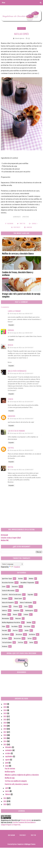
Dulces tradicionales (26, 602)
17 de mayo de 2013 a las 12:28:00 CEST (21, 470)
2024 (5, 710)
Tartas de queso (7, 642)
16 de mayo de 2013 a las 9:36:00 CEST (21, 333)
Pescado (4, 630)
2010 (5, 804)
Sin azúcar (19, 634)
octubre (8, 753)
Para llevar (27, 626)
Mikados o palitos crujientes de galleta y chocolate (22, 775)
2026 (5, 704)
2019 (5, 726)
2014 (5, 741)
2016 (5, 735)
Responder (11, 325)
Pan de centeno (10, 769)
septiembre (9, 756)
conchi (10, 399)
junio (7, 763)
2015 (5, 738)
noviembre (8, 750)
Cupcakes (30, 594)
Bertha (10, 467)
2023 (5, 713)
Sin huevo (4, 638)
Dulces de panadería (8, 602)
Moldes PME (5, 540)
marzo (7, 791)
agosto (7, 760)
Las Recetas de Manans (16, 431)
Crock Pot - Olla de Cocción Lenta (11, 594)
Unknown (11, 416)
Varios (31, 642)
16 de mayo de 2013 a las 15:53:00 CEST (21, 419)
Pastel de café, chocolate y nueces (16, 784)
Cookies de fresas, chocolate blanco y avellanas (17, 273)
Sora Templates (18, 844)
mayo (7, 766)
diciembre (8, 747)
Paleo (3, 626)
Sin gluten (32, 634)
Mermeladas (5, 618)
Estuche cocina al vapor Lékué (11, 538)
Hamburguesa (29, 610)
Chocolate (21, 28)
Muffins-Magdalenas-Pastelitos (11, 622)
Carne (3, 586)
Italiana (26, 614)
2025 (5, 707)
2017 (5, 732)
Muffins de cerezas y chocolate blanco (18, 253)
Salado (27, 630)
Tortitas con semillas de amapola (16, 781)
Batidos (20, 578)
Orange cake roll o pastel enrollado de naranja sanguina (21, 295)
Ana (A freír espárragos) (17, 371)
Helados (4, 614)
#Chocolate (17, 217)
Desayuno (4, 598)
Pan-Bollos (15, 626)
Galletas (4, 610)
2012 (5, 798)
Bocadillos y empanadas (27, 582)
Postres (15, 630)
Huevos (15, 614)
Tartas (30, 638)
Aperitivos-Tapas (7, 578)
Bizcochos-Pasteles (8, 582)
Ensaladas (5, 606)
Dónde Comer (18, 598)
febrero (8, 794)
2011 (5, 801)
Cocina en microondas (8, 590)
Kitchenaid (4, 535)
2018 (5, 729)
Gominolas (16, 610)
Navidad (29, 622)
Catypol (11, 448)
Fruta (26, 606)
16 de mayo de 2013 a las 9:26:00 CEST (21, 314)
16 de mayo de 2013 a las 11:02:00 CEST (21, 373)
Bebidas (31, 578)
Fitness (16, 606)
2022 (5, 716)
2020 (5, 723)
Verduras (4, 646)
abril (7, 788)
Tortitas (20, 642)
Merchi (10, 345)
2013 (5, 745)
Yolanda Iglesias (26, 820)
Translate (17, 567)
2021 (5, 720)
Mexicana (18, 618)
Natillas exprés (10, 772)
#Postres (25, 217)
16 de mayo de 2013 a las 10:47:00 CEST (21, 348)
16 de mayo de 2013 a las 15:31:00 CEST (21, 402)
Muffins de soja (10, 778)
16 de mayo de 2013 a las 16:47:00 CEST (21, 433)
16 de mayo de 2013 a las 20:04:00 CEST (21, 450)
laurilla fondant (14, 311)
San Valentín (5, 634)
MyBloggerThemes (30, 844)
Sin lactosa (17, 638)
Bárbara (11, 330)
